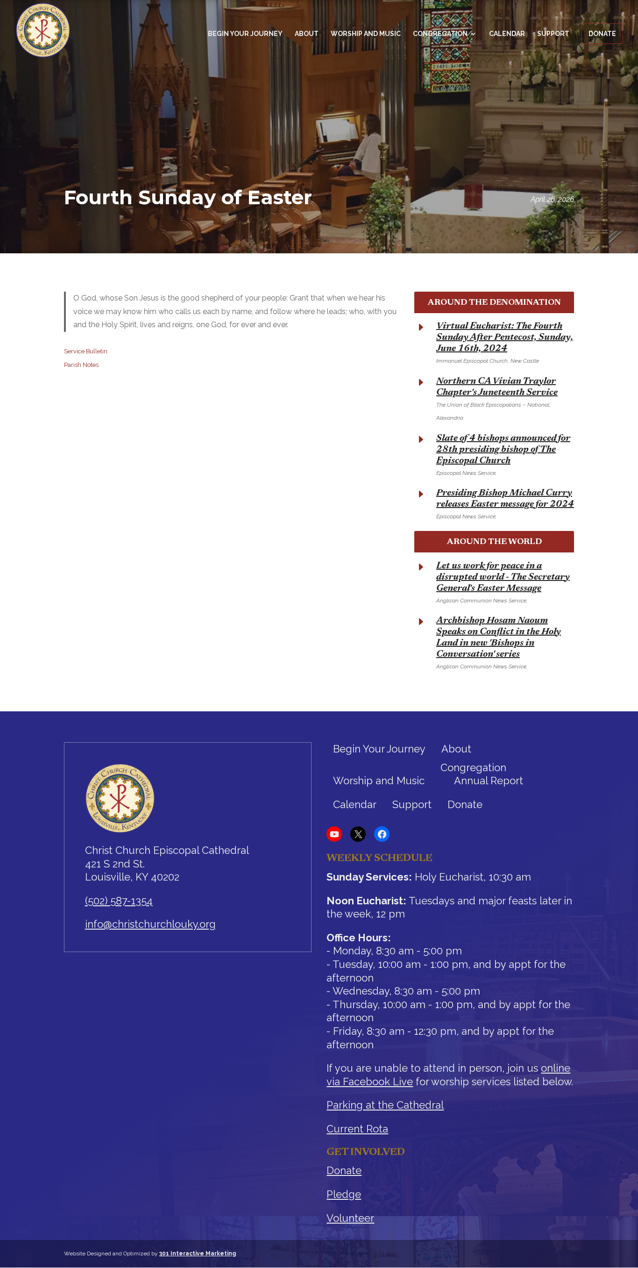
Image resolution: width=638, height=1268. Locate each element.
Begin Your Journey (245, 33)
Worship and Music (366, 33)
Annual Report (488, 780)
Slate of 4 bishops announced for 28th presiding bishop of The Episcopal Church (503, 450)
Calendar (507, 33)
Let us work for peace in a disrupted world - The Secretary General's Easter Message (503, 577)
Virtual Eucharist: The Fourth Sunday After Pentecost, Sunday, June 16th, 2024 (504, 337)
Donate (602, 33)
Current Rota (357, 1129)
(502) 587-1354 (119, 901)
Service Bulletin (85, 351)
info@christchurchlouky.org (150, 924)
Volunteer (350, 1218)
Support (553, 33)
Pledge (343, 1194)
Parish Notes (81, 364)
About (307, 33)
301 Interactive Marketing (197, 1253)
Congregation (440, 33)
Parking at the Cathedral (385, 1105)
